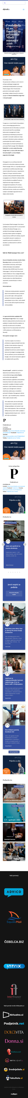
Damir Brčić (8, 698)
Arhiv (17, 46)
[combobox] (14, 3)
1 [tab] (8, 572)
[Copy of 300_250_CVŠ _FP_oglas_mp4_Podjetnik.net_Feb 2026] (14, 75)
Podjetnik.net (11, 46)
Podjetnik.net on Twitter (13, 438)
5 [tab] (17, 572)
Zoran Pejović (8, 746)
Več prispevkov (14, 752)
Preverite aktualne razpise (14, 593)
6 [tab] (19, 572)
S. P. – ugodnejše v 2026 (12, 820)
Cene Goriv (7, 646)
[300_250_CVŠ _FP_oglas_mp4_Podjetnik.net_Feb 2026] (14, 513)
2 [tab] (10, 572)
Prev (3, 544)
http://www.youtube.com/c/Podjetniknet (14, 436)
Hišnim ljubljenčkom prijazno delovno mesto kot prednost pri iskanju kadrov (13, 857)
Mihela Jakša (9, 565)
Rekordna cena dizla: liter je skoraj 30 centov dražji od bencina (13, 630)
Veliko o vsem (19, 825)
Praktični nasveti (9, 523)
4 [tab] (15, 572)
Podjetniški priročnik (17, 806)
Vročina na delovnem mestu (13, 800)
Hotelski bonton (9, 839)
